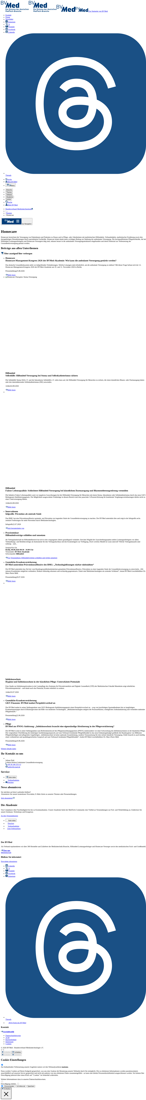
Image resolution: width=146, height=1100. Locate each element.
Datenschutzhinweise (13, 1036)
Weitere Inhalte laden (8, 749)
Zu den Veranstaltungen (9, 816)
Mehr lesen (12, 275)
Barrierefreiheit (10, 1040)
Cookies (8, 1044)
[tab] (73, 253)
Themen (9, 213)
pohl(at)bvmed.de (14, 767)
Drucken (10, 782)
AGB (7, 1038)
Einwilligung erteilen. (9, 1084)
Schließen (6, 1052)
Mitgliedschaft (6, 853)
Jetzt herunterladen (16, 528)
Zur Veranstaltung (32, 558)
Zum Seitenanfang (14, 829)
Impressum (9, 1042)
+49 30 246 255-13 (14, 764)
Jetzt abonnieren (7, 798)
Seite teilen (12, 820)
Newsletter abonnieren (9, 861)
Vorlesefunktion (13, 780)
